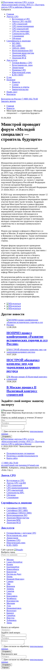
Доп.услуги (12, 60)
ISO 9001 (16, 43)
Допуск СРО (12, 16)
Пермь (10, 576)
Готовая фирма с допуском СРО (21, 533)
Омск (9, 593)
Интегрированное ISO (22, 50)
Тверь (9, 623)
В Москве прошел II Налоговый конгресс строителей (22, 391)
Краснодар (11, 572)
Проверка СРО (19, 70)
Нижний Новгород (15, 579)
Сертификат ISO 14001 (17, 510)
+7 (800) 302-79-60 (19, 99)
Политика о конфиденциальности (22, 456)
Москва (10, 559)
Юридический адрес (21, 72)
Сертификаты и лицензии (19, 41)
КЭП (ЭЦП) (17, 75)
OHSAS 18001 (18, 48)
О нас (9, 77)
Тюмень (10, 589)
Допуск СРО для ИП (21, 21)
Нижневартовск (14, 608)
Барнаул (10, 613)
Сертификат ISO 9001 (17, 508)
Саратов (10, 591)
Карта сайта (12, 458)
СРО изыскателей (20, 29)
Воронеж (11, 586)
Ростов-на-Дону (14, 574)
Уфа (8, 584)
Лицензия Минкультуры (18, 518)
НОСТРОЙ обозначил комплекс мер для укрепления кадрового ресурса (23, 365)
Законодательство (20, 89)
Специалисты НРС (21, 33)
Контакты (11, 94)
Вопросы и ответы (20, 87)
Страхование (18, 36)
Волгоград (11, 610)
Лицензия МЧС (19, 55)
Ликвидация (18, 67)
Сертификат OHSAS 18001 (19, 513)
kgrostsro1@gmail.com (29, 465)
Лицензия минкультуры (23, 53)
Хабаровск (11, 620)
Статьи (15, 84)
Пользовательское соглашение (21, 453)
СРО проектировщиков (23, 26)
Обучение (16, 38)
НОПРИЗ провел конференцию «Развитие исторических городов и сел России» (27, 338)
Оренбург (11, 615)
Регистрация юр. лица (22, 65)
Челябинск (11, 598)
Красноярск (12, 596)
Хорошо (5, 667)
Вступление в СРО (21, 19)
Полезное (11, 80)
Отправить (6, 651)
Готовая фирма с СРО (22, 63)
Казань (10, 564)
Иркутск (10, 618)
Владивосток (13, 601)
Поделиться (15, 303)
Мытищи (11, 603)
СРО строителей (19, 24)
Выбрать (5, 630)
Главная (10, 14)
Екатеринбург (13, 567)
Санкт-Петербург (15, 562)
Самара (10, 581)
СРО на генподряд (20, 31)
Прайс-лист (12, 92)
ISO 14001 (17, 46)
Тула (9, 606)
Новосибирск (13, 569)
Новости (16, 82)
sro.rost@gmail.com (9, 465)
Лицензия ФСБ (19, 58)
